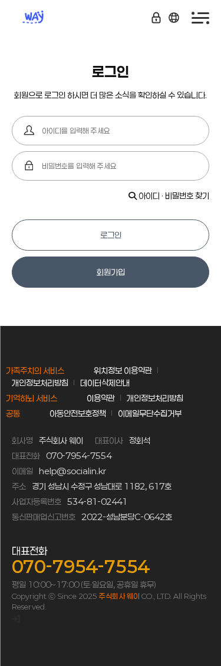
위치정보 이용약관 (123, 370)
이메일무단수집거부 (150, 413)
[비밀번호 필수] (29, 166)
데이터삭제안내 (105, 383)
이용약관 (101, 398)
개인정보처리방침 (40, 383)
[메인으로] (47, 17)
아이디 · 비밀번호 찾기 (173, 196)
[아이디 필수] (29, 130)
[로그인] (16, 619)
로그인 (110, 235)
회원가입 (111, 272)
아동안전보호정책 (78, 413)
